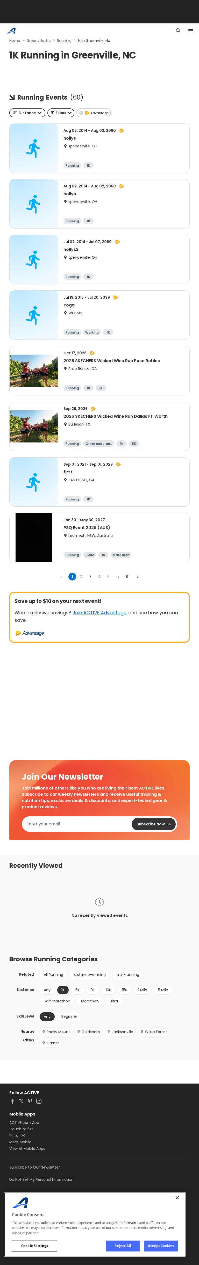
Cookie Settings (34, 1245)
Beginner (69, 1016)
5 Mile (163, 990)
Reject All (123, 1245)
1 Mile (142, 990)
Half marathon (57, 1001)
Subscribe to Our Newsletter (34, 1167)
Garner (53, 1043)
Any (47, 990)
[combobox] (27, 112)
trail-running (128, 974)
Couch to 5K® (21, 1129)
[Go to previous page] (62, 577)
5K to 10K (17, 1135)
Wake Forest (156, 1031)
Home (14, 40)
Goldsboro (91, 1031)
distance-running (90, 974)
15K (124, 990)
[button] (60, 112)
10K (108, 990)
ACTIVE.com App (24, 1122)
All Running (53, 974)
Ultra (114, 1001)
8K (92, 990)
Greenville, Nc (38, 40)
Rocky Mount (58, 1031)
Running (64, 40)
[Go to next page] (137, 577)
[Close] (177, 1197)
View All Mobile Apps (27, 1148)
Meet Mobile (20, 1142)
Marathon (90, 1001)
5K (77, 990)
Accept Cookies (161, 1245)
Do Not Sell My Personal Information (41, 1179)
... (118, 576)
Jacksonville (122, 1031)
